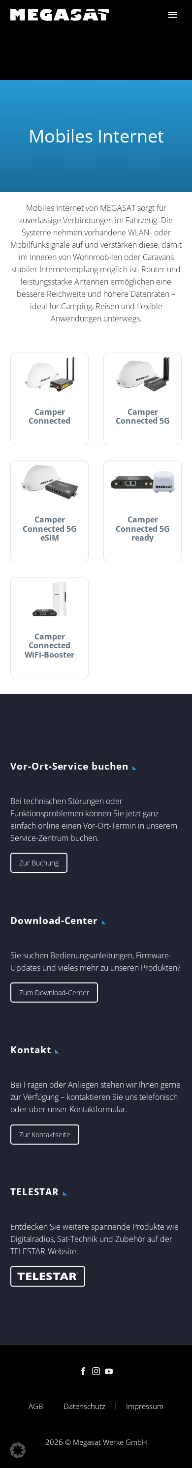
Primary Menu (173, 14)
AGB (36, 1406)
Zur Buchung (39, 862)
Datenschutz (84, 1406)
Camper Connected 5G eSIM (50, 528)
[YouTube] (109, 1371)
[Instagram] (96, 1371)
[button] (17, 1450)
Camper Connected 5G (143, 416)
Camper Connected (49, 416)
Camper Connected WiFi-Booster (49, 645)
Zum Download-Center (54, 992)
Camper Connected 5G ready (143, 528)
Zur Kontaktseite (44, 1134)
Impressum (144, 1406)
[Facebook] (83, 1371)
